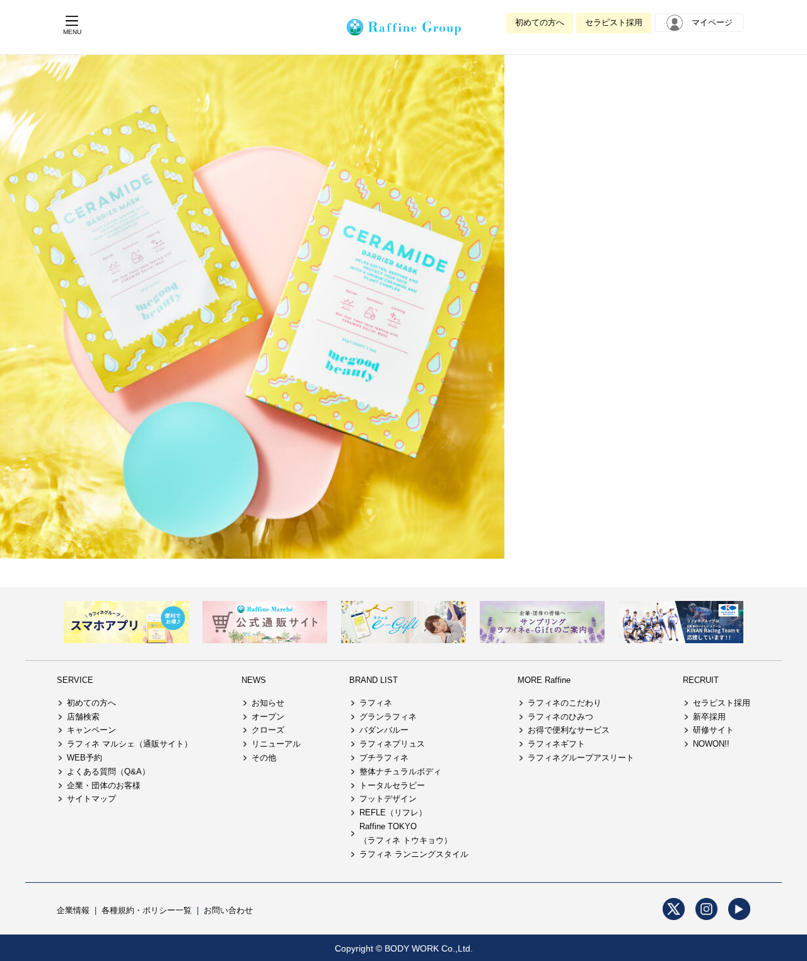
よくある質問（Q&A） (108, 771)
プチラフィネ (384, 757)
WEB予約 (84, 757)
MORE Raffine (544, 680)
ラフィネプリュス (392, 743)
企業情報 (73, 910)
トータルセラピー (392, 785)
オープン (268, 716)
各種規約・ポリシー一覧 (147, 910)
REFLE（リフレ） (393, 812)
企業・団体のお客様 (104, 785)
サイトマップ (91, 798)
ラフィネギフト (556, 743)
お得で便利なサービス (569, 730)
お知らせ (268, 703)
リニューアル (276, 743)
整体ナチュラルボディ (400, 771)
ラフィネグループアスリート (581, 757)
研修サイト (713, 730)
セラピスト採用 (613, 22)
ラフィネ (375, 703)
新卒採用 (709, 716)
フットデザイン (388, 798)
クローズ (268, 730)
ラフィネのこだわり (564, 703)
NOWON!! (711, 743)
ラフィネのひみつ (560, 716)
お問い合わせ (228, 910)
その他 (264, 757)
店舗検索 (83, 716)
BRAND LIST (373, 680)
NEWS (253, 680)
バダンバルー (384, 730)
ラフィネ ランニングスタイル (413, 854)
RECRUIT (701, 680)
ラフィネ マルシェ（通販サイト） (129, 743)
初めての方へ (539, 22)
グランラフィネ (388, 716)
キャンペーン (91, 730)
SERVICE (75, 680)
